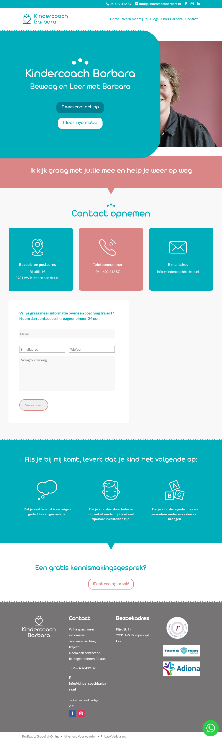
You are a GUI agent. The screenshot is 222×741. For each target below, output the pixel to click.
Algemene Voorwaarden (80, 736)
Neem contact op (80, 107)
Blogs (154, 19)
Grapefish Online (48, 736)
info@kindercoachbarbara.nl (178, 271)
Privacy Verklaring (113, 736)
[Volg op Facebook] (72, 713)
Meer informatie (80, 123)
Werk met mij (132, 19)
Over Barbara (172, 19)
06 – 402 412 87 (108, 271)
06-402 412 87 (121, 4)
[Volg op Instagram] (81, 713)
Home (114, 19)
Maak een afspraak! (111, 584)
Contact (191, 19)
